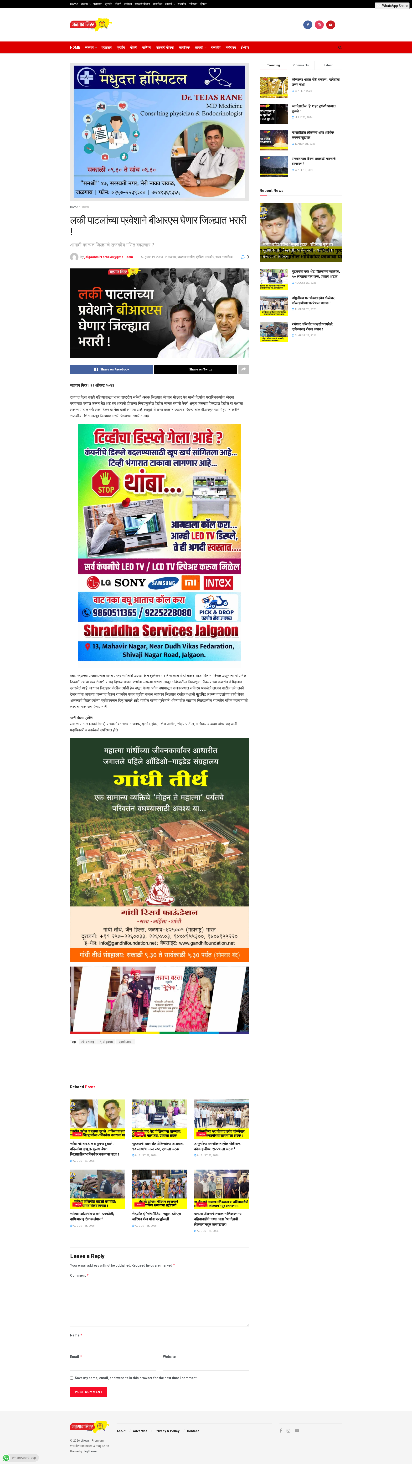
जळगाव (84, 4)
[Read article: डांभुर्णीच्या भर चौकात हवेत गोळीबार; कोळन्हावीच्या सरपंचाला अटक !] (221, 1119)
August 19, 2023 (152, 257)
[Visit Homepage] (91, 25)
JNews (85, 1440)
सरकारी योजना (142, 4)
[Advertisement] (159, 1063)
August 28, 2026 (207, 1155)
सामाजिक (157, 4)
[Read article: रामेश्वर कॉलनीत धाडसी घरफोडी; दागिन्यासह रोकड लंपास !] (97, 1189)
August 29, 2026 (83, 1160)
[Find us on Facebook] (307, 25)
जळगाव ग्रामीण (186, 257)
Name (76, 1335)
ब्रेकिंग (200, 257)
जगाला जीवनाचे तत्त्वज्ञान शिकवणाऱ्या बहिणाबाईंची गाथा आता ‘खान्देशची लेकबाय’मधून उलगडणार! (218, 1219)
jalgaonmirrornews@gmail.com (108, 257)
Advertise (140, 1431)
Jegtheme (90, 1451)
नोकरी (118, 4)
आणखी (168, 4)
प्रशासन (97, 4)
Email (76, 1356)
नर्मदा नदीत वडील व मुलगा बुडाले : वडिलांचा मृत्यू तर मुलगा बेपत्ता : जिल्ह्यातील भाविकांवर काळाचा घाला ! (94, 1149)
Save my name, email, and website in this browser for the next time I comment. (136, 1378)
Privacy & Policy (167, 1431)
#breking (87, 1041)
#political (125, 1041)
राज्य (218, 257)
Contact (193, 1431)
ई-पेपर (203, 4)
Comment (79, 1275)
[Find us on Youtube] (330, 25)
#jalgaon (106, 1041)
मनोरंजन (193, 4)
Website (169, 1357)
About (121, 1431)
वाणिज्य (128, 4)
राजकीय (182, 4)
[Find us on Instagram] (319, 25)
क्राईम (108, 4)
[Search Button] (340, 47)
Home (74, 4)
